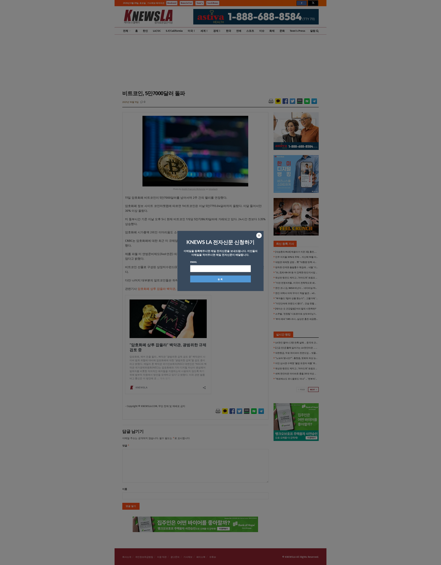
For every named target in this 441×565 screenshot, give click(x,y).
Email (193, 261)
